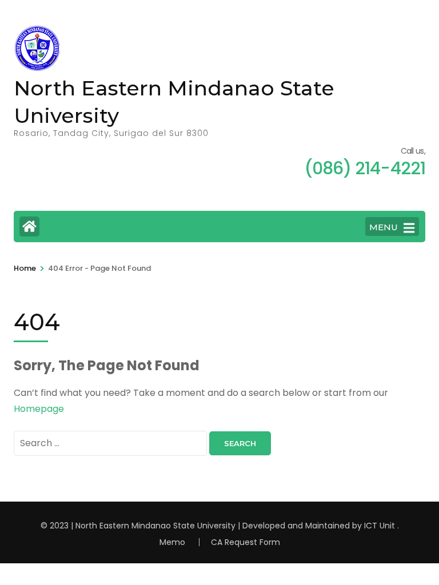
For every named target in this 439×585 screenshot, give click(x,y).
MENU (383, 227)
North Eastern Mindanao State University (155, 525)
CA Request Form (245, 542)
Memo (172, 542)
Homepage (39, 408)
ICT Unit (379, 525)
